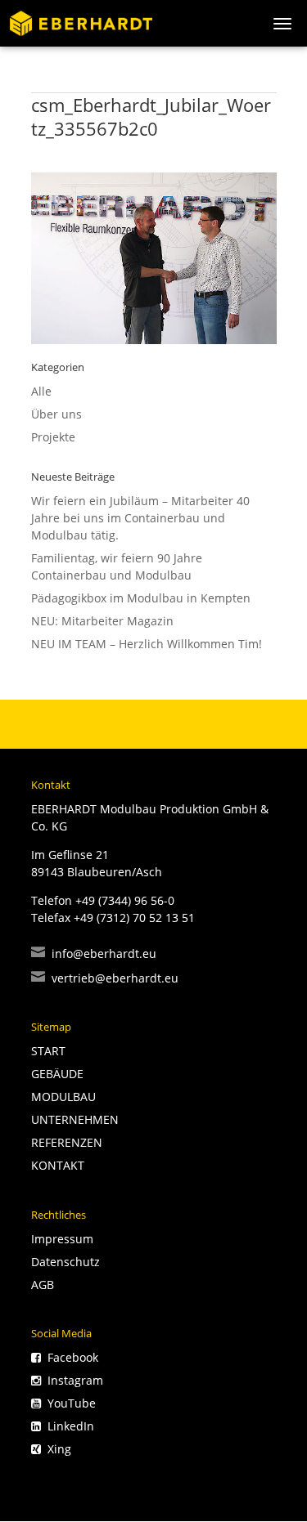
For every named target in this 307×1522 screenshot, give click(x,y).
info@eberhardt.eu (93, 953)
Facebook (69, 1357)
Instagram (72, 1380)
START (48, 1051)
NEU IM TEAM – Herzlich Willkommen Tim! (146, 643)
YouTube (68, 1403)
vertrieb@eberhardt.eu (104, 978)
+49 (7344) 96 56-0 (124, 900)
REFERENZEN (66, 1142)
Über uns (56, 414)
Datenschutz (65, 1261)
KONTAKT (57, 1165)
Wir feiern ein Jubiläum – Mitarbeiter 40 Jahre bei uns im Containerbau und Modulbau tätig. (140, 518)
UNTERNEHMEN (75, 1119)
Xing (56, 1449)
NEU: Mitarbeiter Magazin (102, 621)
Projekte (53, 437)
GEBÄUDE (57, 1073)
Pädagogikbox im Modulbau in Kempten (141, 598)
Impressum (62, 1239)
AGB (42, 1284)
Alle (41, 391)
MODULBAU (63, 1096)
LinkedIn (67, 1426)
